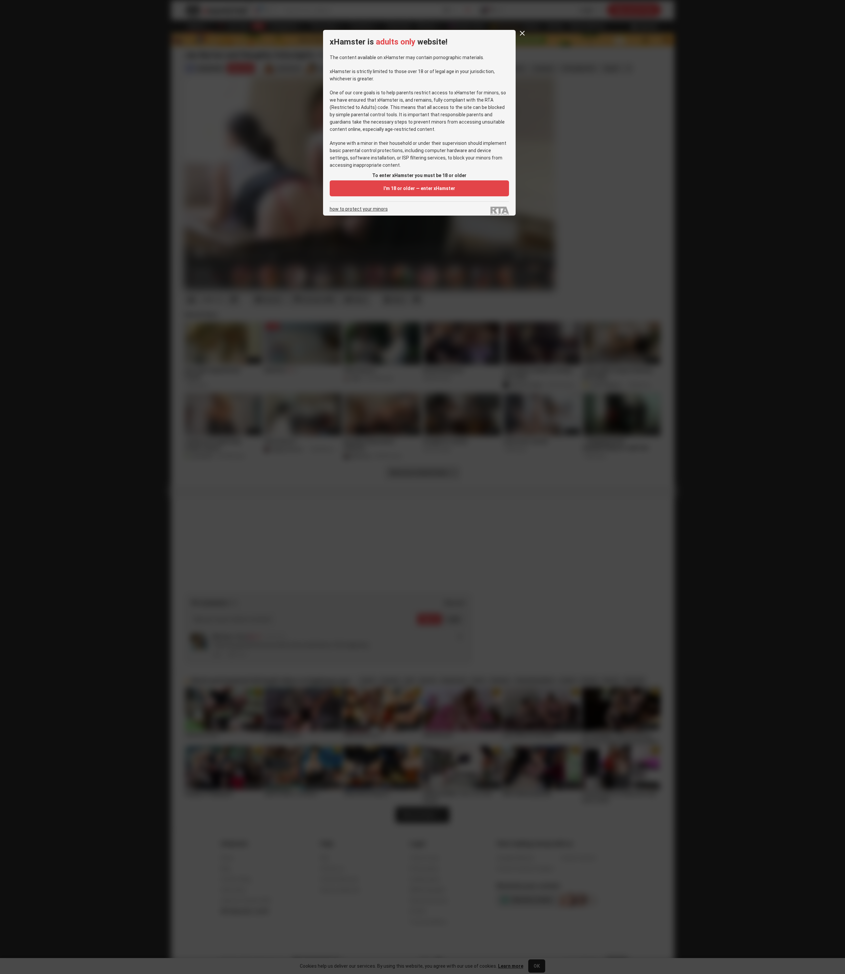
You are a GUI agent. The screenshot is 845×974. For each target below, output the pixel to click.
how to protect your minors (359, 209)
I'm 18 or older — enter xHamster (419, 188)
